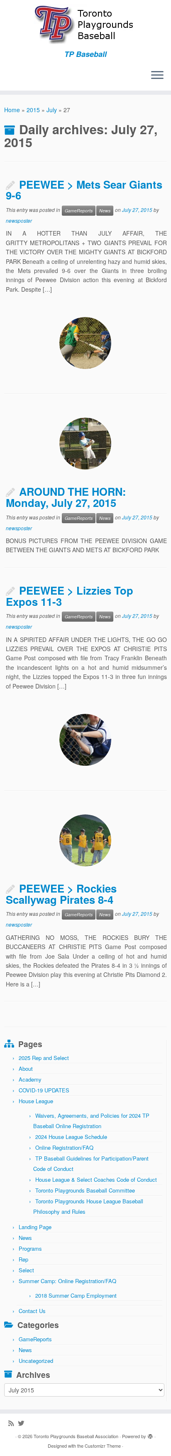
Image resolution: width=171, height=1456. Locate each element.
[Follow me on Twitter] (23, 1423)
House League (36, 1101)
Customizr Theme (103, 1445)
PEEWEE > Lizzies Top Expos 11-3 (69, 596)
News (104, 210)
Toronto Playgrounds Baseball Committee (85, 1190)
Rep (23, 1259)
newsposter (19, 220)
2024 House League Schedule (71, 1137)
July (51, 110)
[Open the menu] (157, 75)
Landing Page (35, 1227)
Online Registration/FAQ (64, 1147)
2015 (33, 110)
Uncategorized (36, 1361)
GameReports (79, 210)
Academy (30, 1079)
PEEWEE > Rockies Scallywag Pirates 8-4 (61, 893)
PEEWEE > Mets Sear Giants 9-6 (84, 190)
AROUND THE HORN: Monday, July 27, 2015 (66, 497)
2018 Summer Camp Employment (76, 1295)
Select (26, 1270)
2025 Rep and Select (44, 1058)
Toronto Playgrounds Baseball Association (76, 1436)
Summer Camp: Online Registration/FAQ (67, 1281)
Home (12, 110)
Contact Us (32, 1311)
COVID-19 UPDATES (44, 1090)
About (26, 1068)
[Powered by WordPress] (150, 1434)
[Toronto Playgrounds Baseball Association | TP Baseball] (85, 25)
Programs (30, 1248)
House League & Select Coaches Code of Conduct (96, 1179)
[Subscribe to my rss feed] (13, 1423)
